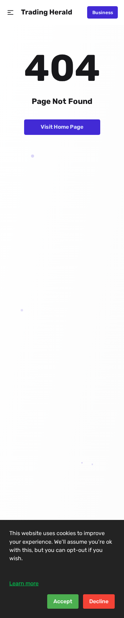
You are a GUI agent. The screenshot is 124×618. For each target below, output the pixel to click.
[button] (10, 12)
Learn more (24, 583)
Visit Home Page (62, 127)
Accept (62, 601)
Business (102, 12)
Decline (98, 601)
